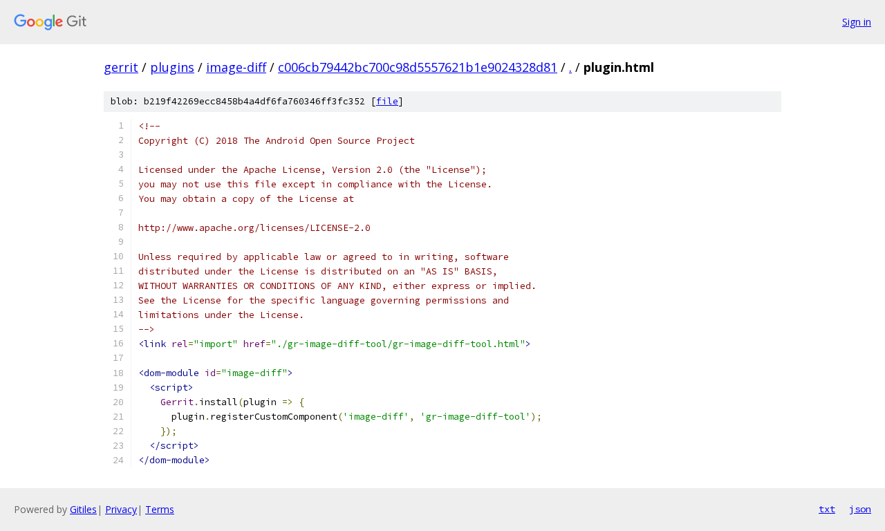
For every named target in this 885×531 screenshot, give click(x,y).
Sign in (856, 21)
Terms (159, 509)
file (387, 101)
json (860, 509)
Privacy (121, 509)
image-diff (236, 67)
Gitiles (83, 509)
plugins (172, 67)
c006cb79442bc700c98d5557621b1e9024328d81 (417, 67)
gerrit (121, 67)
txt (827, 509)
